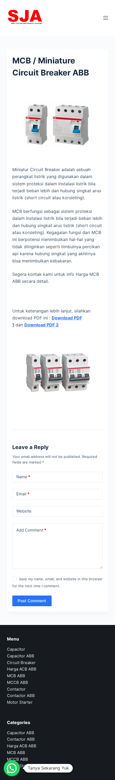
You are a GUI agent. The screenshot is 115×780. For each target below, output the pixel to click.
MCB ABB (16, 675)
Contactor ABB (21, 695)
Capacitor (16, 649)
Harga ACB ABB (21, 669)
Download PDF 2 (41, 324)
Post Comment (32, 600)
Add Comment (31, 530)
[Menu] (105, 18)
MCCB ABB (17, 682)
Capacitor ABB (20, 655)
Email (22, 493)
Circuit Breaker (21, 662)
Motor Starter (20, 702)
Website (24, 511)
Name (23, 476)
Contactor (16, 689)
